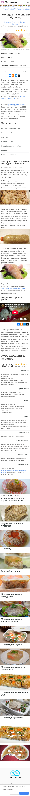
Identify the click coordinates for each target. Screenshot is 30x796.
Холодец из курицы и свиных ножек (13, 620)
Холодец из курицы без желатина (14, 668)
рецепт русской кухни (17, 105)
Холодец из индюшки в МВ (14, 693)
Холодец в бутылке (12, 717)
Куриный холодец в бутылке (12, 524)
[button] (28, 2)
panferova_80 (23, 71)
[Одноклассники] (13, 75)
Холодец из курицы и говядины (13, 595)
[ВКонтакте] (10, 75)
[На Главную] (9, 2)
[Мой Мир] (16, 75)
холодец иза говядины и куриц (13, 288)
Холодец (6, 548)
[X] (19, 75)
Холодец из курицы (12, 644)
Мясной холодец (10, 571)
